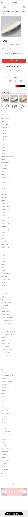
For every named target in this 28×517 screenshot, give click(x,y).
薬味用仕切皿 (5, 244)
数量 (2, 48)
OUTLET (4, 466)
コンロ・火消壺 (5, 346)
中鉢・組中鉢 (5, 124)
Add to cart (14, 60)
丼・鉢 (5, 416)
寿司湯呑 (4, 282)
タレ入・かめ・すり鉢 (7, 349)
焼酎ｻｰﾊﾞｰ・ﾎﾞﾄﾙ (5, 226)
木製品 (3, 390)
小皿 (3, 191)
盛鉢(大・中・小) (5, 118)
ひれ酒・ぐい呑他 (6, 218)
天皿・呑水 (4, 194)
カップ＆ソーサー (7, 355)
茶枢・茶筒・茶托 (7, 434)
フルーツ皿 (4, 185)
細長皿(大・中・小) (6, 144)
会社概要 (5, 473)
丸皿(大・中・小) (5, 171)
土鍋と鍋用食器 (5, 314)
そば (4, 419)
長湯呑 (3, 285)
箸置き (3, 232)
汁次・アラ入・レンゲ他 (7, 326)
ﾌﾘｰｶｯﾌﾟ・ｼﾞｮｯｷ (5, 229)
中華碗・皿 (6, 384)
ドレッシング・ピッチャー (8, 364)
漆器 (3, 402)
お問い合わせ (5, 479)
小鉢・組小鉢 (5, 136)
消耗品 (3, 457)
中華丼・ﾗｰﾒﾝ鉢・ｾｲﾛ (8, 381)
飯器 (3, 267)
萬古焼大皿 (4, 168)
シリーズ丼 (4, 253)
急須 (3, 299)
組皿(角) (4, 182)
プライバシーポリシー (7, 482)
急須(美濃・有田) (7, 302)
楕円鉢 (3, 121)
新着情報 (5, 476)
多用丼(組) (4, 255)
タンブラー (6, 445)
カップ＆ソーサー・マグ (7, 352)
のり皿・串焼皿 (5, 162)
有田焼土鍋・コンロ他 (8, 320)
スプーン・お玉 (7, 431)
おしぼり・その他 (7, 436)
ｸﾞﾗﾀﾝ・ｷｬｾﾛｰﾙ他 (5, 369)
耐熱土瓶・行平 (5, 337)
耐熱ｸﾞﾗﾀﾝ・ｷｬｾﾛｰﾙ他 (8, 372)
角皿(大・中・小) (5, 174)
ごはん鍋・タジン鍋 (8, 334)
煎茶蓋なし (6, 291)
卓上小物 (4, 235)
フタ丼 (3, 270)
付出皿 (3, 153)
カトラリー (4, 396)
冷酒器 (3, 212)
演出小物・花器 (5, 460)
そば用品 (4, 241)
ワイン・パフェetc (7, 448)
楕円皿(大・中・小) (6, 147)
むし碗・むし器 (5, 209)
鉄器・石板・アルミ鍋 (7, 439)
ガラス (3, 442)
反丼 (3, 258)
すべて (4, 80)
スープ (3, 366)
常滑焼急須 (6, 305)
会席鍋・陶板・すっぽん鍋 (9, 331)
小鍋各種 (4, 328)
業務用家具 (4, 454)
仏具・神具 (4, 393)
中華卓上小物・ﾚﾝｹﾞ (8, 387)
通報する (23, 89)
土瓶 (3, 296)
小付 (3, 139)
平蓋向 (3, 203)
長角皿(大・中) (5, 150)
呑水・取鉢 (4, 197)
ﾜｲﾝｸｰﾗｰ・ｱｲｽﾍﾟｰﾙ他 (6, 223)
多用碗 (3, 264)
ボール (3, 250)
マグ (4, 358)
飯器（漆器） (6, 410)
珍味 (3, 142)
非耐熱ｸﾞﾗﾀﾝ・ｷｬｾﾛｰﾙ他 (8, 375)
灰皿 (3, 238)
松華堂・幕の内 (7, 413)
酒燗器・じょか (5, 220)
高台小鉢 (4, 133)
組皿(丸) (4, 180)
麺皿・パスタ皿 (5, 247)
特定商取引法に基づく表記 (8, 484)
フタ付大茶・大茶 (6, 273)
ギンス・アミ (5, 399)
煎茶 (3, 288)
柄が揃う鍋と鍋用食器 (8, 317)
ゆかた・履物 (5, 451)
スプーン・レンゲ (6, 361)
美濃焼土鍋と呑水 (7, 323)
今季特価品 (4, 463)
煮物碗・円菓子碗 (6, 206)
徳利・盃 (4, 215)
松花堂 (3, 200)
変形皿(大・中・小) (6, 177)
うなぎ (5, 422)
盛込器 (5, 428)
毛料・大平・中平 (6, 276)
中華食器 (4, 378)
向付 (3, 130)
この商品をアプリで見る (14, 70)
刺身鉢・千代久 (5, 127)
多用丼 (3, 261)
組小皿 (3, 188)
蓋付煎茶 (5, 293)
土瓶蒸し (4, 340)
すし (4, 425)
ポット (3, 308)
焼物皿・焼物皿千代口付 (7, 156)
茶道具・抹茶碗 (5, 311)
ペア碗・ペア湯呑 (6, 279)
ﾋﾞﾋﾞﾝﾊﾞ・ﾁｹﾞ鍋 (5, 343)
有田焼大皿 (4, 165)
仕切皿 (3, 159)
